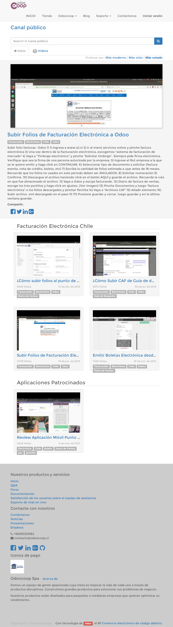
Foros (15, 489)
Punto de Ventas (28, 296)
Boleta (142, 366)
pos (20, 452)
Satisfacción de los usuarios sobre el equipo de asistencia (53, 498)
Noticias (17, 519)
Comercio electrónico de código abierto (132, 623)
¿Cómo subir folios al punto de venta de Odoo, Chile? (68, 280)
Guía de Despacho (104, 296)
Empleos (17, 527)
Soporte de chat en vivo (28, 502)
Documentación (22, 494)
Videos (41, 51)
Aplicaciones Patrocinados (51, 382)
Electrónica (33, 142)
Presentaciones (22, 523)
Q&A (14, 485)
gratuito (31, 452)
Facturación (16, 142)
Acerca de (50, 578)
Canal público (28, 27)
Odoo (56, 142)
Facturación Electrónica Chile (55, 226)
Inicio (21, 51)
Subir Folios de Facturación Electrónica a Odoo (68, 134)
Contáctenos (20, 515)
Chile (46, 142)
